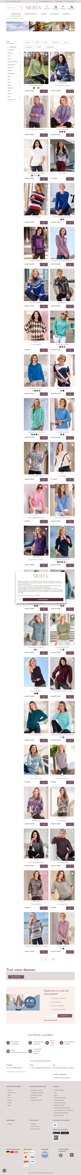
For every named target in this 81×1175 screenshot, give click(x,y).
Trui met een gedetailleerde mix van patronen (62, 735)
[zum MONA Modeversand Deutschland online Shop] (8, 1152)
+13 (67, 562)
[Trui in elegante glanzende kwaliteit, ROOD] (39, 175)
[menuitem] (16, 14)
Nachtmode (10, 88)
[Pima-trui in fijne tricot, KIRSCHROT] (37, 391)
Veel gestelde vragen (64, 1068)
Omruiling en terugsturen (37, 1092)
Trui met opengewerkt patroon (62, 517)
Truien (9, 91)
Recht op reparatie (59, 1115)
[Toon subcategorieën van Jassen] (20, 76)
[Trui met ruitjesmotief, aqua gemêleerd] (61, 606)
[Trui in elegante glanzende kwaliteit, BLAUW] (32, 175)
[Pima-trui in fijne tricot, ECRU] (33, 391)
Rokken (9, 94)
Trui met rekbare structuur (36, 735)
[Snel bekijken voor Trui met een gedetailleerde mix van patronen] (70, 740)
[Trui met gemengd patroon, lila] (38, 88)
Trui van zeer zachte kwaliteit (36, 603)
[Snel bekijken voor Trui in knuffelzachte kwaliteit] (44, 479)
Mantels (10, 85)
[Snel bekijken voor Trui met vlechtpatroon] (70, 135)
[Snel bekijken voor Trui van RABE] (70, 179)
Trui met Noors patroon (36, 302)
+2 (40, 175)
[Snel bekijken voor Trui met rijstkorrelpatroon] (70, 438)
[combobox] (14, 8)
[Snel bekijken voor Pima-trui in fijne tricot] (44, 394)
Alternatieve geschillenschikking (62, 1107)
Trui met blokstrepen (36, 217)
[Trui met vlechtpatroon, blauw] (60, 132)
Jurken (9, 82)
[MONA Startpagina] (33, 8)
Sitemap (10, 1090)
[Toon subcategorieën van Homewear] (20, 67)
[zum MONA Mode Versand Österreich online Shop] (16, 1152)
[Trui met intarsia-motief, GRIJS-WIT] (61, 391)
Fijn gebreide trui (62, 302)
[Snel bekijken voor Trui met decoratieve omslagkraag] (44, 135)
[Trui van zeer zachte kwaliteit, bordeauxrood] (35, 606)
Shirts (9, 96)
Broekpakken (11, 73)
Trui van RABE (62, 173)
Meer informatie (16, 977)
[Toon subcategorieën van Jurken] (20, 82)
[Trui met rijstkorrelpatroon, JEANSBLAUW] (61, 434)
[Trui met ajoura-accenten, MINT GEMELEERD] (60, 347)
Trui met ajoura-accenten (62, 344)
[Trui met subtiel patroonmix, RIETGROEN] (63, 650)
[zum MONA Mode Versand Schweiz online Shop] (12, 1152)
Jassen (9, 76)
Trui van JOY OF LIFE (36, 778)
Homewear (10, 67)
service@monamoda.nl (41, 1068)
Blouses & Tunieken (12, 61)
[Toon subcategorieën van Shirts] (20, 96)
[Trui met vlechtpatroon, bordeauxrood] (62, 132)
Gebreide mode (11, 99)
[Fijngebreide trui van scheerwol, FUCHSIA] (64, 562)
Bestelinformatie (35, 1126)
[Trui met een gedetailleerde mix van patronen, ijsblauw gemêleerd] (63, 737)
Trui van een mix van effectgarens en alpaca (36, 946)
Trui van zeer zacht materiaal (62, 85)
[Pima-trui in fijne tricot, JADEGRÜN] (35, 391)
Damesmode (13, 47)
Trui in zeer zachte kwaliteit (36, 260)
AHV (55, 1092)
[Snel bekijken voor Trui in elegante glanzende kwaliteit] (44, 179)
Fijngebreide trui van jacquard (36, 559)
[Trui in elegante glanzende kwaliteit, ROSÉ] (36, 175)
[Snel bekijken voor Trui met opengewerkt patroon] (70, 521)
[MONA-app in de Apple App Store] (56, 1133)
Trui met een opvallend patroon (36, 862)
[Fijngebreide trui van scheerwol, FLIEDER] (34, 434)
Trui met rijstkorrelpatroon (62, 432)
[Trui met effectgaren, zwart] (37, 693)
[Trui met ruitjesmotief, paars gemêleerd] (63, 606)
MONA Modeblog (35, 1129)
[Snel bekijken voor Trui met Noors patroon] (44, 306)
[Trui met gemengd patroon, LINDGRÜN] (34, 88)
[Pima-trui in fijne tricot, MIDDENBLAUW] (39, 391)
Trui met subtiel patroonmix (62, 647)
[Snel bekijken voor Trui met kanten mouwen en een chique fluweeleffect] (70, 697)
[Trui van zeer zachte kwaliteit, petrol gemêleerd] (37, 606)
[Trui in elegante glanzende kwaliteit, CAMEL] (34, 175)
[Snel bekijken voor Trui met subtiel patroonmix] (70, 653)
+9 (40, 434)
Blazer (9, 59)
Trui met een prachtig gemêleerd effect (62, 260)
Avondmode (11, 50)
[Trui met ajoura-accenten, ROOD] (62, 347)
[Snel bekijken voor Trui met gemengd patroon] (44, 91)
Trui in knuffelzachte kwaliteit (36, 476)
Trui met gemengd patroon (36, 85)
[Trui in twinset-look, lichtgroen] (63, 949)
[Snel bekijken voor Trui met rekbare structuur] (44, 740)
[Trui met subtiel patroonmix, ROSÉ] (61, 650)
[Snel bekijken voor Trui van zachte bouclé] (70, 866)
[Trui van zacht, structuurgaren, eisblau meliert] (35, 650)
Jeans (9, 79)
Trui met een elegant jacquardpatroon (62, 217)
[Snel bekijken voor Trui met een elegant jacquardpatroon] (70, 222)
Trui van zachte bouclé (62, 862)
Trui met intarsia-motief (62, 388)
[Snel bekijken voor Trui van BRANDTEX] (44, 350)
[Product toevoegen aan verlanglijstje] (46, 55)
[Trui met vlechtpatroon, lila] (64, 132)
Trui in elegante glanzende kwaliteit (36, 173)
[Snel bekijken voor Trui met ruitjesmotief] (70, 609)
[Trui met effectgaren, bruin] (35, 693)
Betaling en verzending (37, 1090)
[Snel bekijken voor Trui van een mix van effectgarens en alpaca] (44, 952)
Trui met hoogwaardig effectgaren (36, 517)
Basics (9, 56)
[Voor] (57, 959)
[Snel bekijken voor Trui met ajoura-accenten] (70, 350)
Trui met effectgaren (36, 691)
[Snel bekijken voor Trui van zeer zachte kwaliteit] (44, 609)
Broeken (10, 70)
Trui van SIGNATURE (62, 904)
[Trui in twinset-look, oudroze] (61, 949)
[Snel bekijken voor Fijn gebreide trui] (70, 306)
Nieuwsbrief (34, 1097)
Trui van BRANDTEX (36, 344)
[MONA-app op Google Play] (65, 1133)
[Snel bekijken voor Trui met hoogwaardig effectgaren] (44, 521)
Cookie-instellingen (59, 1100)
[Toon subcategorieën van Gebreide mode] (20, 99)
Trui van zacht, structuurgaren (36, 647)
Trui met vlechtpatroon (62, 129)
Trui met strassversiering (62, 778)
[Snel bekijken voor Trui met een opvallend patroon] (44, 866)
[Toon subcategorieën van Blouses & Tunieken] (20, 61)
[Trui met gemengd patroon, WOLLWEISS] (36, 88)
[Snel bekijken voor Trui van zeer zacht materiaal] (70, 91)
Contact (10, 1124)
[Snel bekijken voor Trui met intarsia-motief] (70, 394)
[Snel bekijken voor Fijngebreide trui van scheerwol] (44, 438)
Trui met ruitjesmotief (62, 603)
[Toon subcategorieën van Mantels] (20, 85)
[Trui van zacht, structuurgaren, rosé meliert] (37, 650)
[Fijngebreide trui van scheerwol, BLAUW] (32, 434)
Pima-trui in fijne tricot (36, 388)
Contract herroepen (61, 1078)
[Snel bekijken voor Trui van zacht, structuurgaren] (44, 653)
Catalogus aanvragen (36, 1100)
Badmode (10, 53)
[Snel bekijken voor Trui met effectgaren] (44, 697)
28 (53, 959)
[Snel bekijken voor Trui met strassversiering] (70, 782)
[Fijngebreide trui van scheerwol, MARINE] (36, 434)
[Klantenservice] (4, 1170)
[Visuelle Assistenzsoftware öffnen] (71, 1155)
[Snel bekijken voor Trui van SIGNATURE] (70, 908)
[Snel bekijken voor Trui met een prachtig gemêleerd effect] (70, 264)
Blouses (10, 1102)
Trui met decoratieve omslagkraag (36, 129)
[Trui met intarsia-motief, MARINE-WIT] (63, 391)
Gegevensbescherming (50, 1020)
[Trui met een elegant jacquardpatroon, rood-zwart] (61, 219)
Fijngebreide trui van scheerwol (36, 432)
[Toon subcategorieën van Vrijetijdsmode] (20, 64)
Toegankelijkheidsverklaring (61, 1113)
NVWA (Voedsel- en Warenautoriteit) (63, 1110)
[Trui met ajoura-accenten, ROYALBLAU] (64, 347)
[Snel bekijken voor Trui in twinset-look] (70, 952)
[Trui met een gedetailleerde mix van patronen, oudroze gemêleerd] (61, 737)
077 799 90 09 (15, 1068)
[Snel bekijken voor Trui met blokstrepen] (44, 222)
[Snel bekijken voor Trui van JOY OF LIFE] (44, 782)
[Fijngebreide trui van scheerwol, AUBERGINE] (58, 562)
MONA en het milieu (59, 1105)
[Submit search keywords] (21, 8)
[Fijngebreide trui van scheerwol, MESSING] (39, 434)
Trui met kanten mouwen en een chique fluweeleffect (62, 691)
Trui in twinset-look (62, 946)
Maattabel (33, 1124)
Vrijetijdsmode (11, 64)
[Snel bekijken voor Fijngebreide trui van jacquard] (44, 565)
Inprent (56, 1095)
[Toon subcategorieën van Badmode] (20, 53)
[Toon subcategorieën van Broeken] (20, 70)
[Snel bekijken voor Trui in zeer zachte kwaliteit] (44, 264)
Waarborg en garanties (60, 1102)
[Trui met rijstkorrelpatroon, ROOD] (63, 434)
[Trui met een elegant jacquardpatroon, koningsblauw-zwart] (63, 219)
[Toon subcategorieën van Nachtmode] (20, 88)
